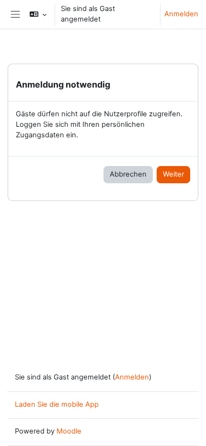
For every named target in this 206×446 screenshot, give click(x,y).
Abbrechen (128, 174)
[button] (37, 14)
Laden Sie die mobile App (57, 404)
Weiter (173, 174)
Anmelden (181, 14)
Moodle (69, 431)
